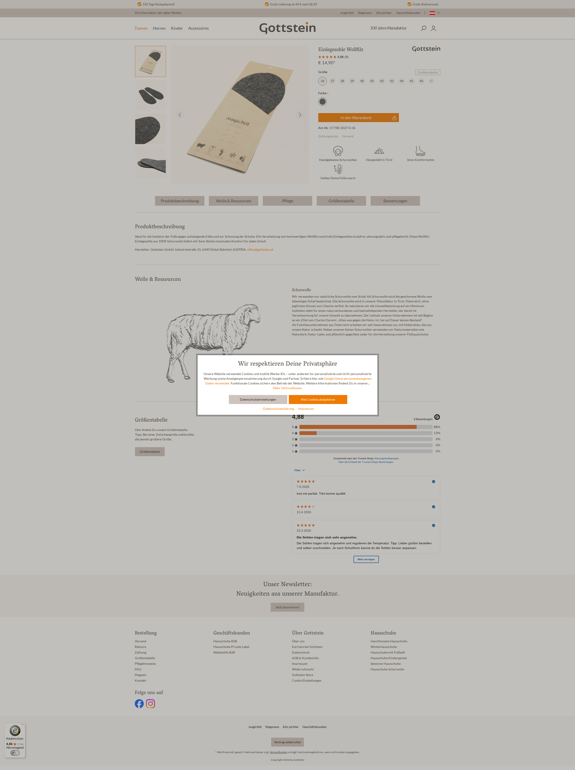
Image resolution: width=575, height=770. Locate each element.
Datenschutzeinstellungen (258, 399)
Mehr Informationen (287, 388)
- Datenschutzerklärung (278, 409)
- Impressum (305, 409)
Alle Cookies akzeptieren (318, 399)
